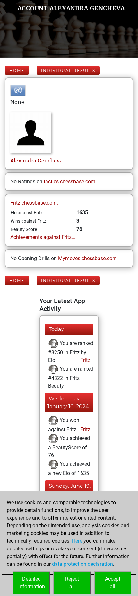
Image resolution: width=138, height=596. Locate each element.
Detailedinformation (31, 583)
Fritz (84, 360)
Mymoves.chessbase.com (87, 258)
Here (77, 541)
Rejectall (72, 583)
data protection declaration (82, 564)
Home (16, 70)
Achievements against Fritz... (42, 237)
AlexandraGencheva (36, 160)
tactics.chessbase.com (69, 182)
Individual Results (68, 70)
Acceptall (112, 583)
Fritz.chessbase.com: (34, 203)
